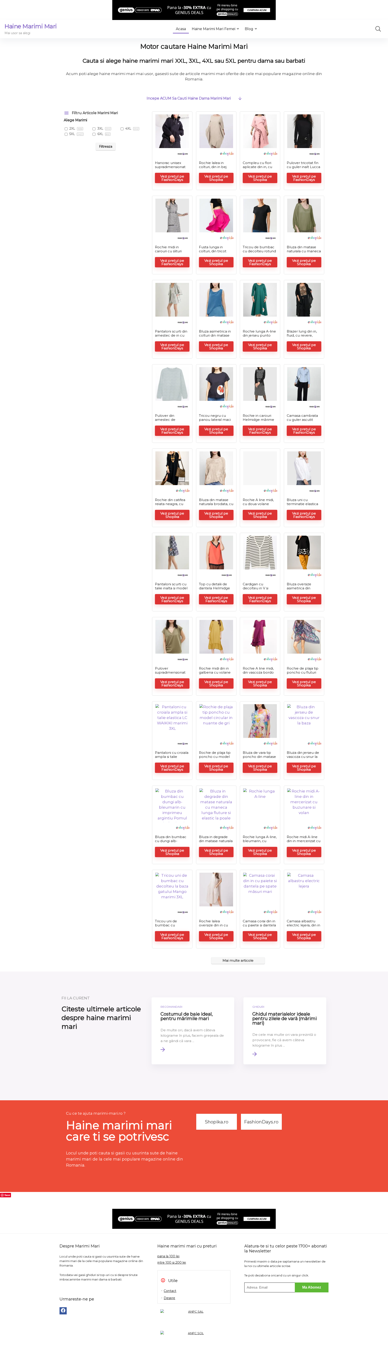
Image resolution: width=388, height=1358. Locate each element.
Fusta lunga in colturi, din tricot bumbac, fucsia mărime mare (212, 253)
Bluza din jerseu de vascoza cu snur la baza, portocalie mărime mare (303, 758)
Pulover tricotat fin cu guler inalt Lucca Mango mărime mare (303, 169)
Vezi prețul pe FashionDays (172, 178)
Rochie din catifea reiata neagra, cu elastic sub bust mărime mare (170, 506)
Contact (170, 1291)
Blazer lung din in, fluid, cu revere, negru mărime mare (302, 337)
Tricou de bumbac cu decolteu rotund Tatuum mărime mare (259, 253)
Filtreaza (105, 146)
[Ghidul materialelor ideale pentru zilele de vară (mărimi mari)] (284, 1030)
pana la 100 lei (168, 1256)
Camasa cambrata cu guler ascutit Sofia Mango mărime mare (302, 421)
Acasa (181, 29)
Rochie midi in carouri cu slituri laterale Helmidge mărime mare (170, 253)
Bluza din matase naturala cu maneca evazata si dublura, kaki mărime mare (304, 253)
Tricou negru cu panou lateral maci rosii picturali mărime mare (215, 421)
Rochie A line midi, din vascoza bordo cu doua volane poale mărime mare (260, 674)
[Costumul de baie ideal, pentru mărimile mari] (193, 1030)
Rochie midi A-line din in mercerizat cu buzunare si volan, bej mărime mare (303, 843)
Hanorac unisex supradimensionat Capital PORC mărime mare (170, 169)
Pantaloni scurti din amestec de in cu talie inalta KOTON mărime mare (171, 337)
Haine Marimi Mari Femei (213, 29)
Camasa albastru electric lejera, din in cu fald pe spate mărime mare (303, 927)
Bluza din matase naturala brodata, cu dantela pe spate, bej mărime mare (216, 506)
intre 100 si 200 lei (171, 1262)
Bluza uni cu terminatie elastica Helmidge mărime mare (302, 506)
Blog (249, 29)
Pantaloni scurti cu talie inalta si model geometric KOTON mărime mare (171, 590)
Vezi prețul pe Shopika (216, 178)
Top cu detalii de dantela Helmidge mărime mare (214, 588)
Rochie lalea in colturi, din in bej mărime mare (213, 167)
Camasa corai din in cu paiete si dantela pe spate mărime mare (259, 927)
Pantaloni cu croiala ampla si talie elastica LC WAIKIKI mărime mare (171, 758)
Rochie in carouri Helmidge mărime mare (258, 419)
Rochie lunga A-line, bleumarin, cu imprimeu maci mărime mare (260, 843)
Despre (169, 1298)
